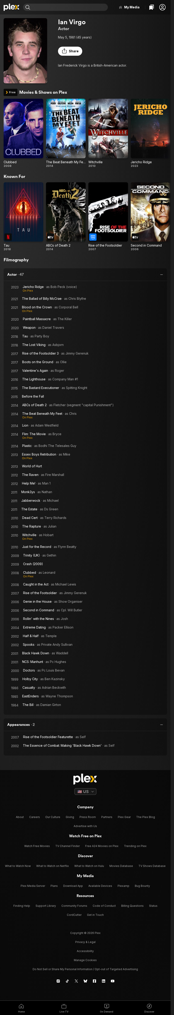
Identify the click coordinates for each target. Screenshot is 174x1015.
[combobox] (69, 7)
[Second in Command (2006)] (150, 216)
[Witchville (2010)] (108, 133)
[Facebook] (94, 981)
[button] (162, 7)
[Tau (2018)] (23, 216)
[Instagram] (58, 981)
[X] (76, 981)
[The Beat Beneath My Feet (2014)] (66, 133)
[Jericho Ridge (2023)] (150, 133)
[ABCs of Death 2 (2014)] (66, 216)
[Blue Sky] (85, 981)
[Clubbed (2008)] (23, 133)
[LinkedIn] (103, 981)
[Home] (11, 7)
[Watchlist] (151, 7)
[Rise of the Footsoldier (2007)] (108, 216)
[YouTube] (112, 981)
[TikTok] (67, 981)
